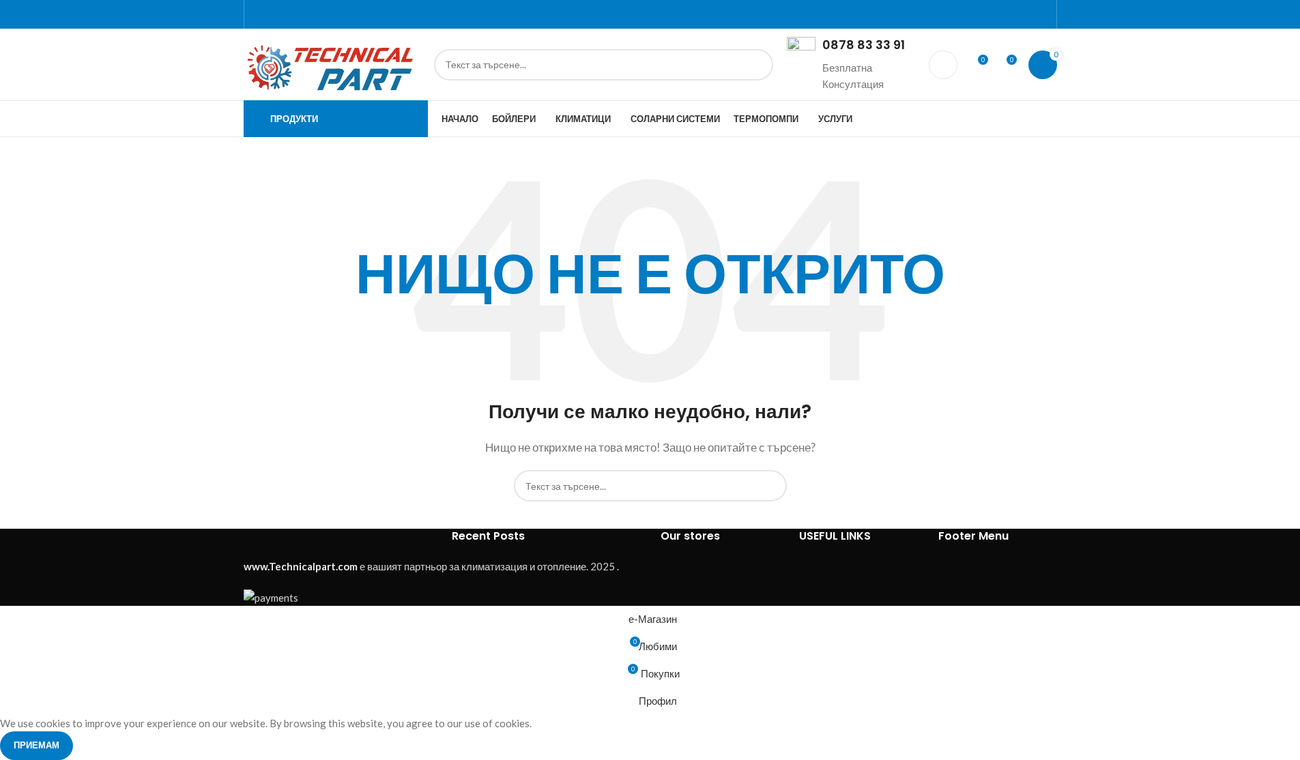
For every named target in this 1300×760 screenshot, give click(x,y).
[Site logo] (332, 63)
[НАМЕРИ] (757, 65)
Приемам (36, 745)
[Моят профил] (943, 64)
